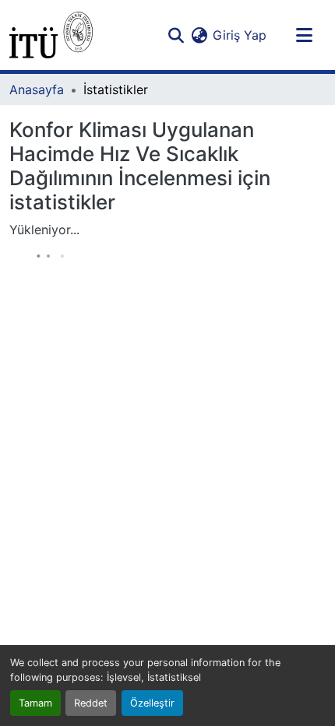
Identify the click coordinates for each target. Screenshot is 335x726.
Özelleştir (152, 703)
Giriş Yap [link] (239, 35)
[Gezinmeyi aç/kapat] (304, 35)
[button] (51, 35)
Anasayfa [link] (36, 89)
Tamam (35, 703)
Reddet (91, 703)
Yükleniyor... (44, 229)
